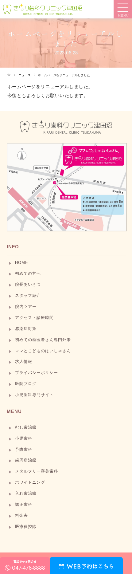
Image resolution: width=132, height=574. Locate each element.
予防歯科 (23, 449)
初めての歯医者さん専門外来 (43, 340)
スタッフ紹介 (28, 295)
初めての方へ (28, 273)
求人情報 (23, 362)
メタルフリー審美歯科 (36, 471)
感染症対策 (26, 329)
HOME (21, 263)
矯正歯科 (23, 504)
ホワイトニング (30, 482)
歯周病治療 (26, 460)
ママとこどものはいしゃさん (43, 351)
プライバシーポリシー (36, 373)
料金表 (21, 515)
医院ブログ (26, 384)
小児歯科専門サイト (34, 395)
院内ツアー (26, 307)
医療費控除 (26, 527)
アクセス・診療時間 (34, 318)
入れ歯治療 (26, 493)
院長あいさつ (28, 284)
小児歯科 (23, 438)
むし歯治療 (26, 427)
